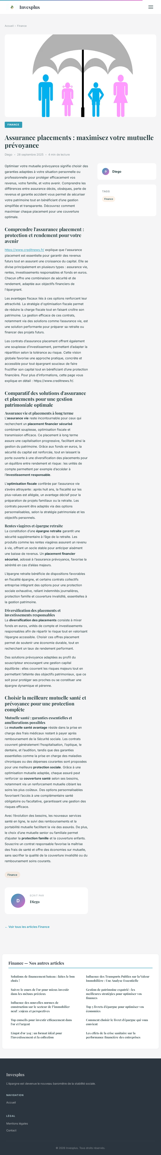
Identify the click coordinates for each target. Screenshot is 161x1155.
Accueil (9, 25)
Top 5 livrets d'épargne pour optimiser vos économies (115, 1009)
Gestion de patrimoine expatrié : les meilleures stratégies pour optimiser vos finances (114, 994)
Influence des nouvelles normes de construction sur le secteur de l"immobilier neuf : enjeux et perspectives (40, 1007)
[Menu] (151, 7)
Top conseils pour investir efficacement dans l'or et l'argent (41, 1022)
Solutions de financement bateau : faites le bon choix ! (43, 978)
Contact (11, 1130)
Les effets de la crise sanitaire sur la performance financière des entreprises (113, 1035)
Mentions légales (17, 1123)
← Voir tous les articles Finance (27, 927)
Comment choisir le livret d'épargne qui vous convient (117, 1022)
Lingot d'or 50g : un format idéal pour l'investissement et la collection (36, 1035)
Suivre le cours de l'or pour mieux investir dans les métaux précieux (40, 992)
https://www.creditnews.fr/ (24, 250)
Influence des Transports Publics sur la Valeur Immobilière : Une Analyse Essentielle (117, 978)
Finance (22, 25)
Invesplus (29, 7)
